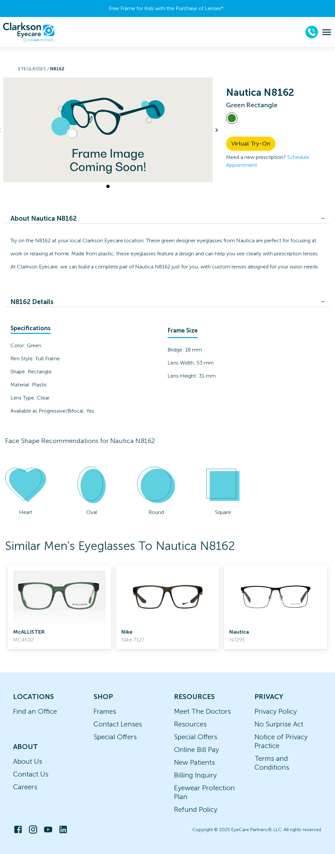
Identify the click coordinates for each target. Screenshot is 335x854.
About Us (27, 761)
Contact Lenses (118, 724)
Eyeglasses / (34, 69)
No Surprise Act (279, 724)
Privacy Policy (276, 711)
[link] (59, 607)
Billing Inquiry (195, 775)
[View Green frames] (232, 118)
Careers (25, 787)
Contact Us (30, 774)
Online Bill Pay (196, 749)
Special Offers (115, 737)
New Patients (194, 762)
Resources (190, 724)
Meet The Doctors (202, 711)
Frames (105, 711)
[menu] (326, 32)
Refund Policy (195, 809)
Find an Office (35, 711)
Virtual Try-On (250, 143)
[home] (29, 32)
